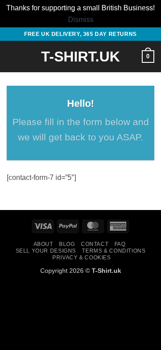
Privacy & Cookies (81, 257)
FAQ (120, 244)
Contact (94, 244)
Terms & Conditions (113, 251)
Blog (67, 244)
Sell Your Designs (46, 251)
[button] (12, 57)
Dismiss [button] (80, 19)
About (43, 244)
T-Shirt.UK (80, 56)
